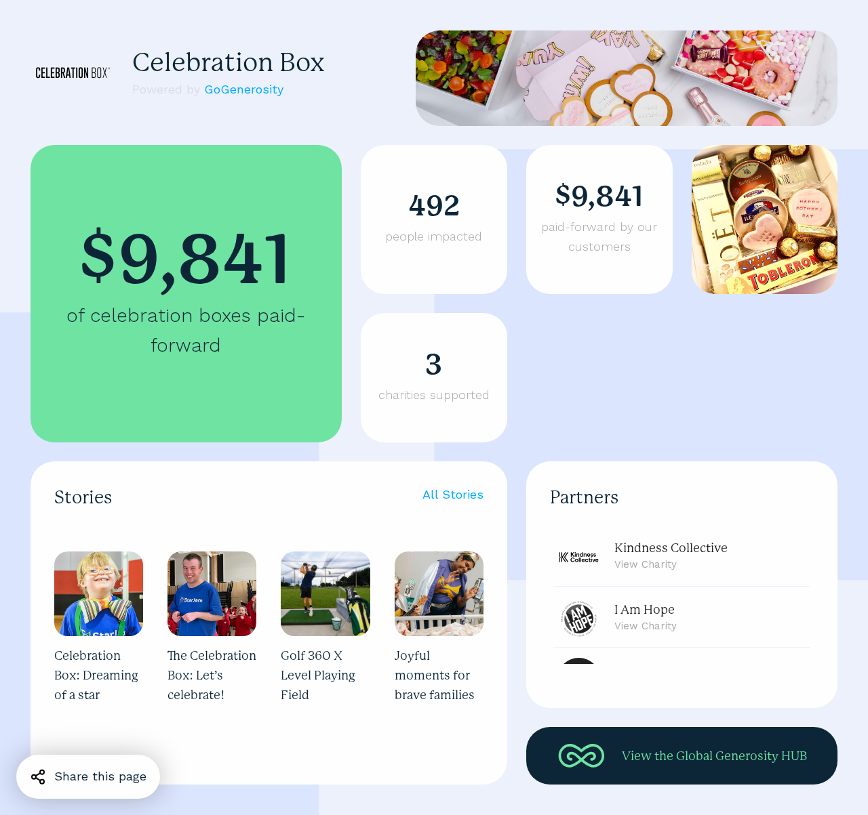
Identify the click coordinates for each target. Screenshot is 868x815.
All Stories (453, 494)
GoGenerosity (243, 89)
